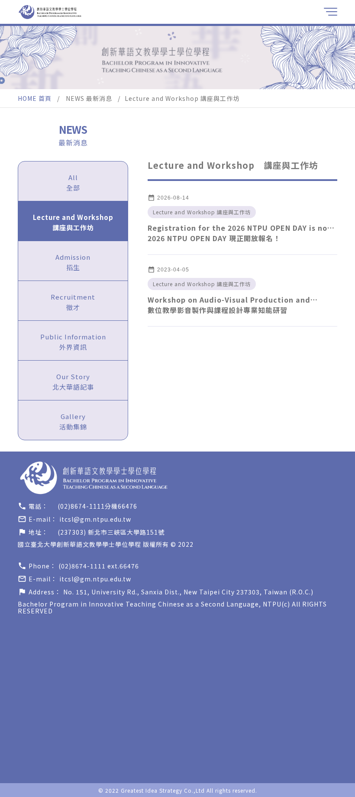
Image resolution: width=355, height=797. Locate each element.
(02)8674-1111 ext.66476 (98, 565)
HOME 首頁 (35, 98)
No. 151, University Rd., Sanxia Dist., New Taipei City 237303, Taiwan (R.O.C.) (188, 591)
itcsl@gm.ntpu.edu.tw (95, 519)
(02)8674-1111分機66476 (97, 506)
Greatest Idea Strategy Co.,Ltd (163, 790)
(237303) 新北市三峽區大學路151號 (111, 532)
